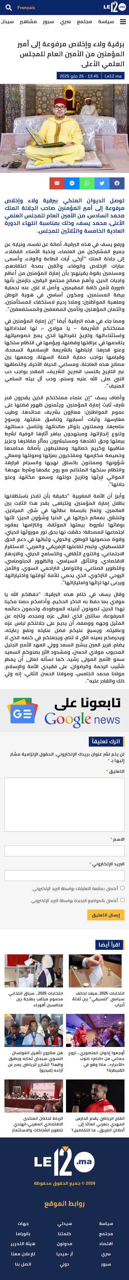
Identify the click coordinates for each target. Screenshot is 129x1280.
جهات (23, 1223)
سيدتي (64, 1223)
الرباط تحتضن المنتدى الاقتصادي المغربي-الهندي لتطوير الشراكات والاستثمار (37, 1124)
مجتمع (84, 21)
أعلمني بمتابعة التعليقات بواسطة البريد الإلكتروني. (75, 888)
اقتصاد (106, 1243)
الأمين (67, 216)
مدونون (64, 1243)
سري (65, 21)
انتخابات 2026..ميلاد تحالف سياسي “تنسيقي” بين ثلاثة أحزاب (98, 999)
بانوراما (23, 1233)
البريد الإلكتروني (106, 863)
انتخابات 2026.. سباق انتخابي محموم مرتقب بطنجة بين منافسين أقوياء (35, 999)
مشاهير (28, 21)
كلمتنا (64, 1233)
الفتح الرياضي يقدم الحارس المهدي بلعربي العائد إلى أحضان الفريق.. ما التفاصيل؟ (97, 1124)
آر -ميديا (64, 1253)
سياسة (106, 21)
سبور (48, 21)
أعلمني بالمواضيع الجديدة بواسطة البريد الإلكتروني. (74, 900)
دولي (64, 1264)
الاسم (117, 839)
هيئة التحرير (23, 1243)
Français (26, 7)
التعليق (115, 771)
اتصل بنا (23, 1264)
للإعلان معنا (23, 1253)
